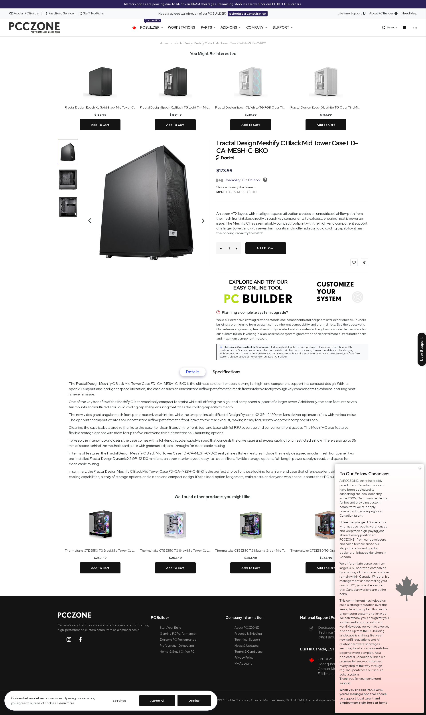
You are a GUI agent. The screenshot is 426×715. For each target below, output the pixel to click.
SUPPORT (281, 27)
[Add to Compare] (364, 262)
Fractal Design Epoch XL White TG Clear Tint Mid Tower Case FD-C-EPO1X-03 (325, 107)
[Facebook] (84, 639)
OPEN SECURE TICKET (334, 637)
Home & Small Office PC (177, 652)
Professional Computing (177, 646)
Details (192, 372)
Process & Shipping (248, 634)
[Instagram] (72, 639)
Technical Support (247, 640)
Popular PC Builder (26, 13)
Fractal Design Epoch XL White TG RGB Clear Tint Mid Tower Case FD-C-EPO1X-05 (250, 107)
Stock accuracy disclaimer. (235, 187)
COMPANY (255, 27)
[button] (87, 234)
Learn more (65, 703)
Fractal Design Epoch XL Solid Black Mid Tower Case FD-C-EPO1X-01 (100, 107)
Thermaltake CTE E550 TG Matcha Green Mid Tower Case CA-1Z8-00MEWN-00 (250, 551)
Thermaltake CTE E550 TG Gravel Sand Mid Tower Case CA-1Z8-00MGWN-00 (325, 551)
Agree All (157, 701)
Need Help (409, 13)
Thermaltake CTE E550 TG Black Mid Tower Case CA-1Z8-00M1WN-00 (100, 551)
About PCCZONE (247, 628)
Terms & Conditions (248, 652)
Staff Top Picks (93, 13)
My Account (243, 664)
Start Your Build (170, 628)
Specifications (226, 372)
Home (164, 43)
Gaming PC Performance (178, 634)
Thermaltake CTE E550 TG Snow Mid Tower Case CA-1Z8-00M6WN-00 (175, 551)
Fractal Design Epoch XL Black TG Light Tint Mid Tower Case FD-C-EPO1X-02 (175, 107)
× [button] (420, 468)
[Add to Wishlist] (354, 262)
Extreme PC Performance (178, 640)
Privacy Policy (244, 658)
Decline (194, 701)
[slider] (213, 4)
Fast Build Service (61, 13)
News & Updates (246, 646)
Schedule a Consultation (247, 14)
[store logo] (34, 27)
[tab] (193, 371)
